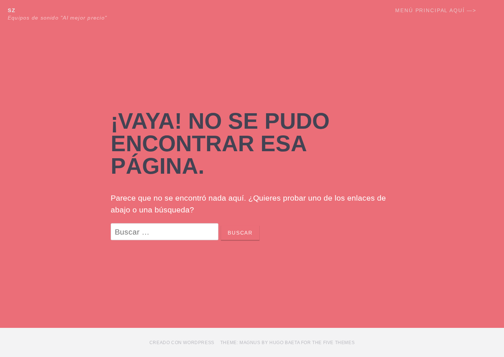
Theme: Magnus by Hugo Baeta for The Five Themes (287, 342)
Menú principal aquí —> (435, 10)
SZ (12, 10)
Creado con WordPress (181, 342)
